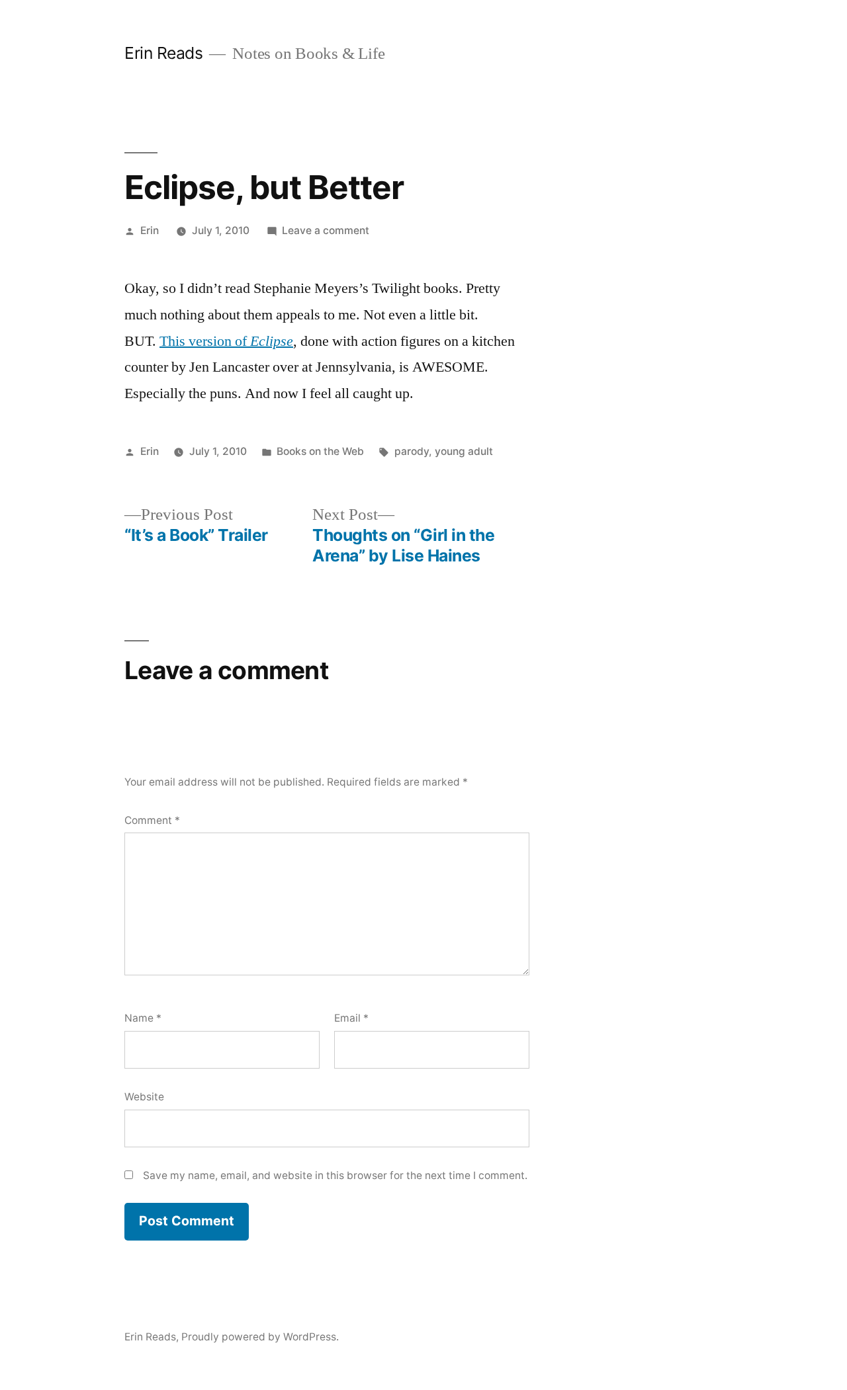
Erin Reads (163, 53)
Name (142, 1018)
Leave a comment (325, 230)
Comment (152, 820)
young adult (464, 451)
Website (144, 1096)
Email (351, 1018)
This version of (204, 341)
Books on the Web (320, 451)
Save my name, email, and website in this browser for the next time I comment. (335, 1175)
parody (411, 451)
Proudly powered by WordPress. (260, 1336)
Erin (149, 230)
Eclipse (271, 341)
